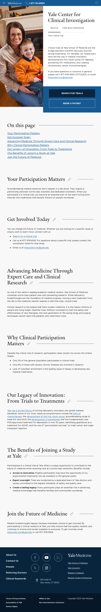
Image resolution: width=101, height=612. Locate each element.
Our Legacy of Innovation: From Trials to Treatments (39, 149)
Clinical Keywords (16, 579)
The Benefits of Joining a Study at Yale (31, 153)
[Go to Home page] (14, 3)
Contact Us (12, 561)
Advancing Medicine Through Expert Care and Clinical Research (46, 141)
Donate (10, 567)
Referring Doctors (16, 573)
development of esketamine (46, 419)
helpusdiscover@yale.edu (60, 77)
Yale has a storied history (20, 410)
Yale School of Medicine (78, 563)
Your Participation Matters (23, 133)
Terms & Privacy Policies (16, 598)
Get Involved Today (19, 137)
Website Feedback (76, 573)
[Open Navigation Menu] (4, 3)
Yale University (74, 568)
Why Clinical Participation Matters (28, 145)
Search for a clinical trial (25, 236)
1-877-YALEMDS (37, 3)
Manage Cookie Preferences (80, 578)
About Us (11, 555)
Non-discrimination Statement (51, 602)
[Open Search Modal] (97, 3)
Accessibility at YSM (14, 602)
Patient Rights (12, 606)
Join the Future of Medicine (24, 157)
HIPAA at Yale (44, 598)
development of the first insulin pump (46, 416)
